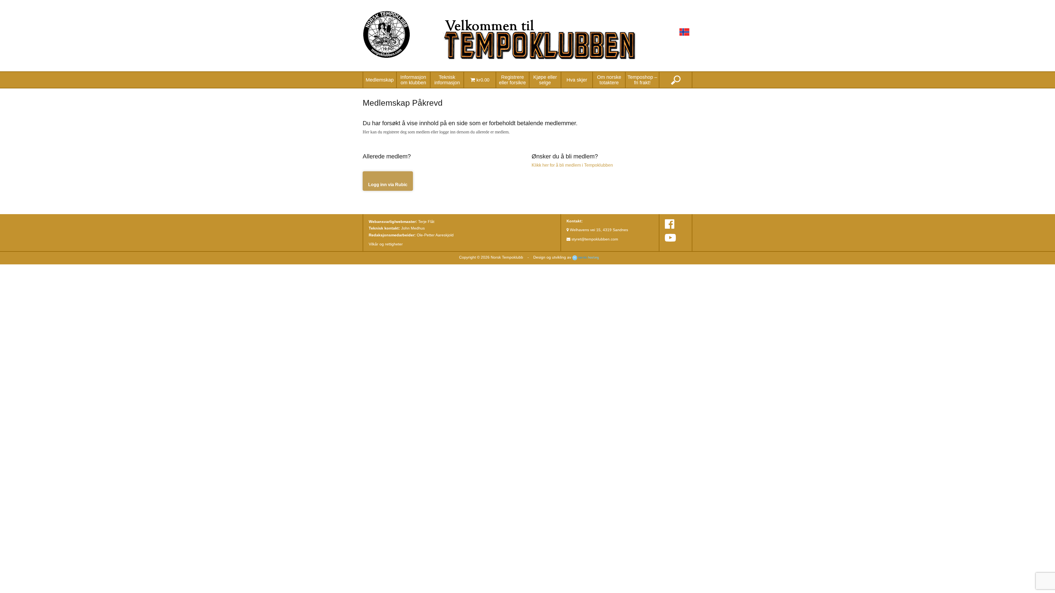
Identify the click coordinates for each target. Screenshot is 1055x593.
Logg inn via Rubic (387, 184)
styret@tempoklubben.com (594, 239)
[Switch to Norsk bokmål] (684, 32)
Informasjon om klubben (413, 79)
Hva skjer (577, 80)
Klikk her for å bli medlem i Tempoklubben (572, 165)
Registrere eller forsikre (512, 79)
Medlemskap (380, 80)
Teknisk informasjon (447, 79)
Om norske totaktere (609, 79)
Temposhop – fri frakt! (642, 79)
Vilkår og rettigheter (386, 244)
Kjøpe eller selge (545, 79)
